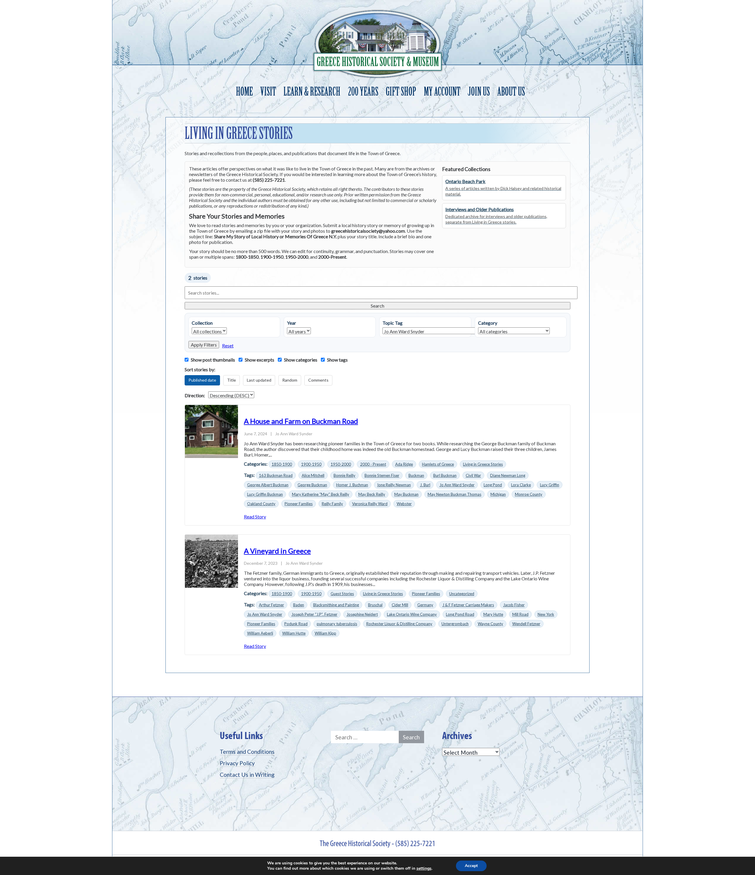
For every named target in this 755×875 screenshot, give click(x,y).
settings (423, 868)
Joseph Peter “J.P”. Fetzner (314, 614)
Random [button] (289, 379)
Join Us (479, 92)
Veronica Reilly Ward (370, 503)
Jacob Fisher (514, 605)
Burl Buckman (445, 475)
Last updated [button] (259, 379)
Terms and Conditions (247, 751)
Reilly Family (332, 503)
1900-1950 (311, 464)
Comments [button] (318, 379)
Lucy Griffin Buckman (265, 494)
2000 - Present (373, 464)
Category (487, 323)
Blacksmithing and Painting (336, 605)
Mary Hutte (493, 614)
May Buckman (406, 494)
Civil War (473, 475)
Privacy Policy (237, 763)
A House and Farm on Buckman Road (301, 421)
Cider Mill (400, 605)
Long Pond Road (460, 614)
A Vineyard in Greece (277, 550)
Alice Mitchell (313, 475)
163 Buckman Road (276, 475)
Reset (228, 345)
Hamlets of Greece (438, 464)
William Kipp (325, 633)
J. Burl (425, 484)
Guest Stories (342, 593)
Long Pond (493, 484)
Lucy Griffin (549, 484)
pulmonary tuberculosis (337, 623)
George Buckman (312, 484)
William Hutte (294, 633)
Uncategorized (461, 593)
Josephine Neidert (362, 614)
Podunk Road (296, 623)
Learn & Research (311, 92)
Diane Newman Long (507, 475)
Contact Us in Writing (247, 774)
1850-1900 (282, 464)
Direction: (195, 395)
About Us (511, 92)
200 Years (363, 92)
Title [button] (231, 379)
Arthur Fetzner (271, 605)
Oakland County (261, 503)
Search (377, 305)
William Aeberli (260, 633)
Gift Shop (401, 92)
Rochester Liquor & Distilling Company (399, 623)
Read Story (255, 516)
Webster (404, 503)
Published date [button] (202, 379)
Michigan (498, 494)
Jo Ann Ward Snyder (457, 484)
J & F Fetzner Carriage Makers (468, 605)
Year (291, 323)
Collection (202, 323)
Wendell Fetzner (526, 623)
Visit (268, 92)
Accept (471, 866)
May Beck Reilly (371, 494)
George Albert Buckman (267, 484)
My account (442, 92)
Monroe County (528, 494)
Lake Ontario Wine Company (412, 614)
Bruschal (375, 605)
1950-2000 (341, 464)
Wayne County (490, 623)
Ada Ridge (404, 464)
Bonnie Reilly (344, 475)
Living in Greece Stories (483, 464)
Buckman (416, 475)
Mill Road (520, 614)
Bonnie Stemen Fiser (382, 475)
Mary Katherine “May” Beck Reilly (320, 494)
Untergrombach (455, 623)
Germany (425, 605)
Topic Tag (393, 323)
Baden (298, 605)
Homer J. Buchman (352, 484)
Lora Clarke (521, 484)
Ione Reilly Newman (394, 484)
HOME (244, 92)
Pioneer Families (299, 503)
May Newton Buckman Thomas (454, 494)
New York (546, 614)
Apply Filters (204, 344)
